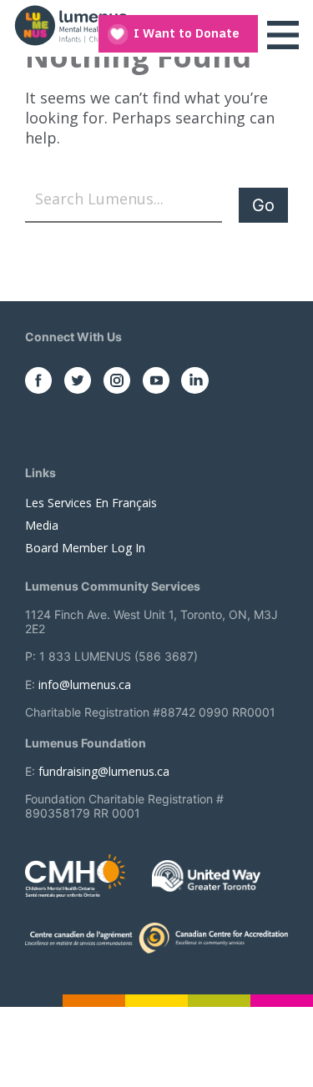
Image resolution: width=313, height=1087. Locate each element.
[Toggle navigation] (283, 35)
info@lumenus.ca (84, 684)
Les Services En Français (91, 503)
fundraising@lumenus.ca (103, 771)
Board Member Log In (85, 548)
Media (41, 525)
